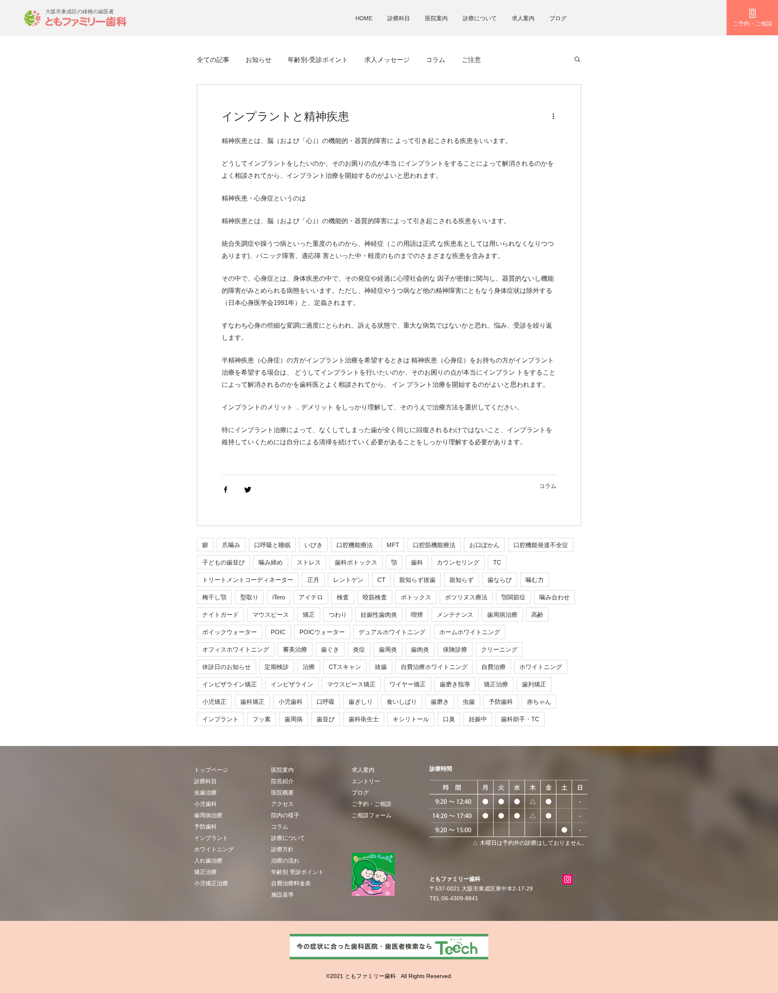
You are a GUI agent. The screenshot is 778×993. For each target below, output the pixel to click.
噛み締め (271, 562)
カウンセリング (458, 562)
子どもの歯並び (223, 562)
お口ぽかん (484, 544)
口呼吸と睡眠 (272, 544)
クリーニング (499, 649)
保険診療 (455, 649)
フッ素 (261, 719)
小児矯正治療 (211, 883)
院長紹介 (282, 781)
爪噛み (231, 544)
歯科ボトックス (356, 562)
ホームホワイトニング (469, 632)
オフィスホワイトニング (235, 649)
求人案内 (523, 18)
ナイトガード (220, 614)
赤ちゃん (539, 701)
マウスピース (270, 614)
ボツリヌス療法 (466, 597)
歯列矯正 (534, 684)
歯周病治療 (502, 614)
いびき (313, 544)
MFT (393, 544)
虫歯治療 (205, 792)
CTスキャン (345, 666)
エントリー (366, 781)
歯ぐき (330, 649)
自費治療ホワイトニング (434, 666)
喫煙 (417, 614)
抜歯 (381, 666)
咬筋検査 (375, 597)
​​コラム (279, 826)
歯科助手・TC (520, 719)
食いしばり (402, 701)
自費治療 (493, 666)
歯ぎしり (360, 701)
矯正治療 (496, 684)
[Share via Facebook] (225, 489)
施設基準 (282, 894)
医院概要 (282, 792)
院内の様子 (285, 815)
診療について (480, 18)
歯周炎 (388, 649)
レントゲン (348, 579)
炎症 (359, 649)
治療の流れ (285, 860)
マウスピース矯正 (351, 684)
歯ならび (499, 579)
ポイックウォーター (229, 632)
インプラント (220, 719)
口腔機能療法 (354, 544)
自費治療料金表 (291, 883)
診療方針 (282, 849)
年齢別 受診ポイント (297, 872)
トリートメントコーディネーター (247, 579)
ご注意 (471, 59)
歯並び (325, 719)
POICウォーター (322, 632)
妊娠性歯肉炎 (379, 614)
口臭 (449, 719)
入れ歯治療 (208, 860)
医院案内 (436, 18)
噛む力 (535, 579)
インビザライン (292, 684)
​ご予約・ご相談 (371, 804)
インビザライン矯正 (229, 684)
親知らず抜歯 (417, 579)
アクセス (282, 804)
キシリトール (411, 719)
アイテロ (311, 597)
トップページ (211, 770)
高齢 (537, 614)
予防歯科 (501, 701)
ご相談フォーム (371, 815)
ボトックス (416, 597)
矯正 (309, 614)
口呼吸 (325, 701)
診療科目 (398, 18)
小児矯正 (214, 701)
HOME (363, 18)
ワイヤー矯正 (407, 684)
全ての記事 (213, 59)
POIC (278, 632)
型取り (249, 597)
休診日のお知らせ (226, 666)
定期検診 (277, 666)
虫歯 (469, 701)
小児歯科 (290, 701)
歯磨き (440, 701)
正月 (313, 579)
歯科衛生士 (363, 719)
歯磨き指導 (455, 684)
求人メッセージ (387, 59)
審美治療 (295, 649)
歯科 (417, 562)
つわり (338, 614)
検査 (343, 597)
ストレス (309, 562)
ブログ (557, 18)
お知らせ (258, 59)
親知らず (461, 579)
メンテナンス (455, 614)
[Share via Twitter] (248, 489)
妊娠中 (478, 719)
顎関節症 (513, 597)
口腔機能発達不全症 (540, 544)
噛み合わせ (554, 597)
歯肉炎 (420, 649)
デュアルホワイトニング (392, 632)
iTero (278, 597)
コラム (435, 59)
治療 (309, 666)
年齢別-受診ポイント (318, 59)
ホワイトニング (540, 666)
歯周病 (293, 719)
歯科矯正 (252, 701)
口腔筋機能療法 (434, 544)
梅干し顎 (214, 597)
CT (381, 579)
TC (497, 562)
